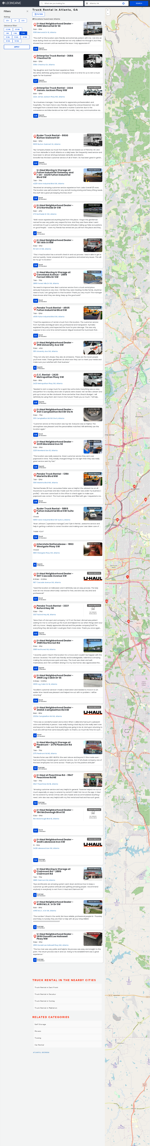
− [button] (108, 13)
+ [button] (108, 10)
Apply (16, 47)
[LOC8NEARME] (11, 3)
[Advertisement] (67, 125)
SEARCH (139, 3)
